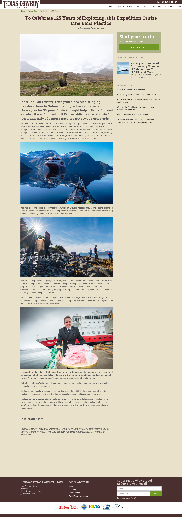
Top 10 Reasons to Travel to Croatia (132, 114)
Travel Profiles (74, 492)
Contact (178, 6)
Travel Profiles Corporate (78, 496)
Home (110, 6)
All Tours (130, 6)
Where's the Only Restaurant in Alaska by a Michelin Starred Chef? (135, 108)
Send (156, 493)
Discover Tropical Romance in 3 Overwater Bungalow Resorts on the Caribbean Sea (135, 120)
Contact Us (73, 489)
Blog (137, 6)
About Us (72, 486)
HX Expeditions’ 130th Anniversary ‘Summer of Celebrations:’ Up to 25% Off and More (145, 68)
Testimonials (156, 6)
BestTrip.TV (167, 6)
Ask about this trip (139, 47)
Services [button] (119, 6)
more (149, 77)
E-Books (145, 6)
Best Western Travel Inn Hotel (92, 28)
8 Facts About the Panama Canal (131, 89)
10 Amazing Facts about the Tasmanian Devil (136, 94)
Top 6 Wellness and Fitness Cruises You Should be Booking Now (139, 100)
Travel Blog (32, 11)
